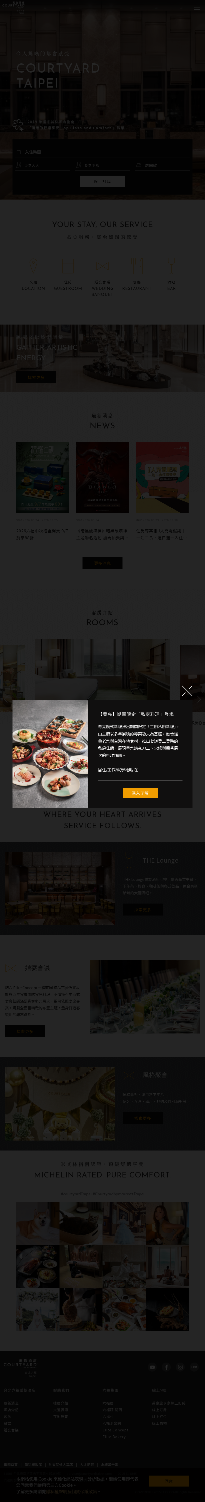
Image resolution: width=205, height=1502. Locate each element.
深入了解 (140, 793)
